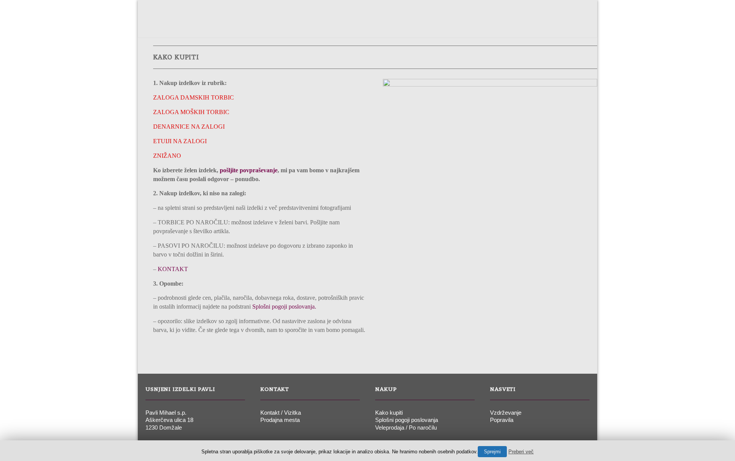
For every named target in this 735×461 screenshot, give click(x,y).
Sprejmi (492, 451)
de (554, 24)
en (569, 24)
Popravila (501, 420)
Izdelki (343, 24)
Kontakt (510, 24)
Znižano (377, 24)
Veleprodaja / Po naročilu (406, 427)
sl (540, 24)
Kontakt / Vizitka (280, 412)
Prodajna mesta (427, 24)
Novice (475, 24)
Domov (282, 24)
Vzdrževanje (505, 412)
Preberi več (521, 451)
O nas (313, 24)
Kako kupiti (389, 412)
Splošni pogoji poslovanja (406, 420)
